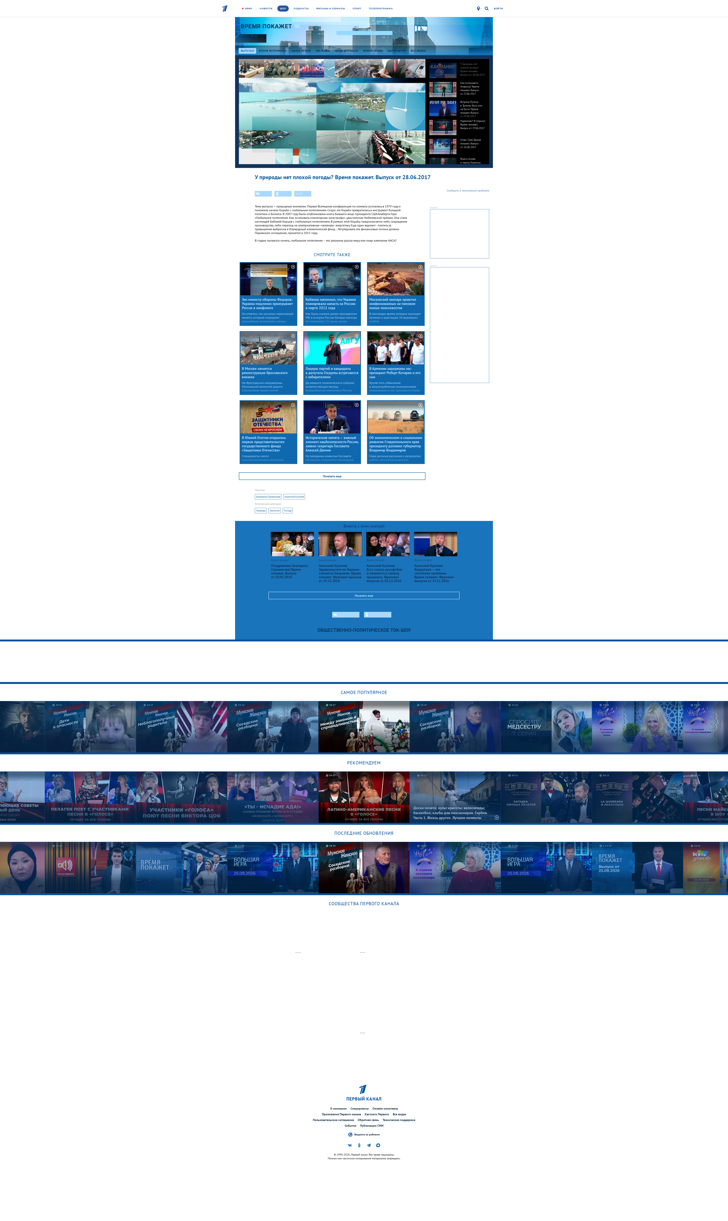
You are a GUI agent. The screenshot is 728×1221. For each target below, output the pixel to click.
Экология (275, 510)
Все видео (399, 1114)
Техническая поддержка (399, 1120)
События (350, 1125)
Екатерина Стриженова (268, 496)
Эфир (248, 8)
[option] (457, 68)
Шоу (283, 8)
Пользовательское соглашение (333, 1120)
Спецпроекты (360, 1108)
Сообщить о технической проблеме (468, 190)
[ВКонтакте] (263, 194)
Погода (288, 510)
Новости (266, 8)
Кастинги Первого (377, 1114)
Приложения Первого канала (341, 1114)
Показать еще (332, 476)
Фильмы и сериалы (330, 8)
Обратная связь (368, 1120)
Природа (260, 510)
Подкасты (301, 8)
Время (266, 26)
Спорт (357, 8)
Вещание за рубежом (367, 1134)
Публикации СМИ (372, 1125)
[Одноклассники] (283, 194)
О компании (338, 1108)
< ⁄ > (299, 193)
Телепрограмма (381, 8)
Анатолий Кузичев (294, 496)
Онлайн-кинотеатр (385, 1108)
